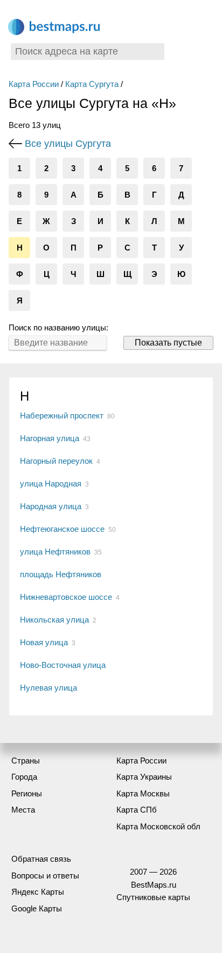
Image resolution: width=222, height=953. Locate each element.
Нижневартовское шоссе (66, 596)
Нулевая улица (48, 687)
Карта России (34, 84)
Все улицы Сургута (68, 143)
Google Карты (36, 908)
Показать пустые (168, 342)
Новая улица (44, 642)
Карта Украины (144, 776)
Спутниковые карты (153, 897)
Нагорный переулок (56, 460)
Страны (25, 760)
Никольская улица (54, 619)
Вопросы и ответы (45, 875)
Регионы (26, 793)
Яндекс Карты (37, 891)
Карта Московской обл (158, 826)
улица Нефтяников (55, 551)
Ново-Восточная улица (63, 665)
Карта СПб (136, 809)
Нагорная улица (49, 438)
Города (24, 776)
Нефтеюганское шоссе (62, 528)
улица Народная (50, 483)
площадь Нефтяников (60, 574)
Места (23, 809)
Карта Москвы (143, 793)
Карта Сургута (92, 84)
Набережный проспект (61, 415)
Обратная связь (41, 858)
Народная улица (50, 506)
